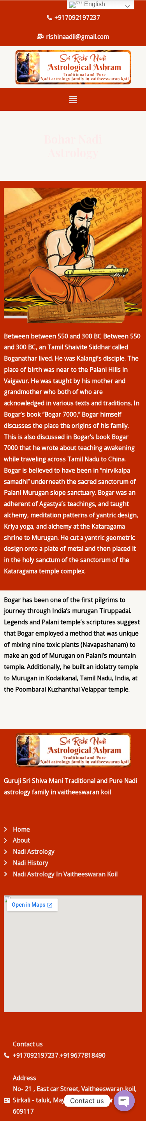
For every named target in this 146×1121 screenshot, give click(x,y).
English (94, 4)
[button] (72, 99)
